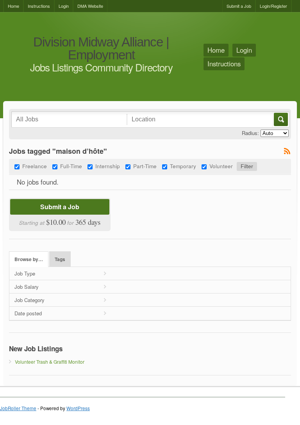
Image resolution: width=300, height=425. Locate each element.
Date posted (28, 313)
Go (280, 119)
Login (64, 6)
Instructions (39, 6)
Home (13, 6)
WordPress (78, 408)
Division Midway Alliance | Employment (101, 48)
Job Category (29, 300)
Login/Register (273, 6)
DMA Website (90, 6)
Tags (60, 259)
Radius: (250, 133)
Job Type (24, 273)
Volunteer (221, 166)
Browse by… (28, 259)
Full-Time (71, 166)
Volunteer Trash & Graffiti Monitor (49, 361)
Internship (107, 166)
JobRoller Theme (18, 408)
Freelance (34, 166)
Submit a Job (239, 6)
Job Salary (26, 286)
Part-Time (145, 166)
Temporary (183, 166)
